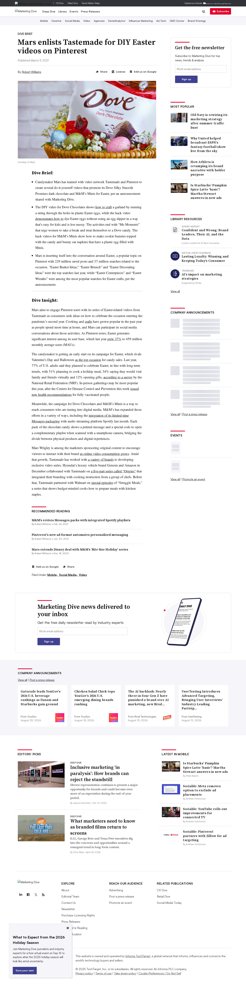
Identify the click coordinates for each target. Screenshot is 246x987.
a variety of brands (101, 459)
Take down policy (125, 973)
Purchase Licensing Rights (78, 915)
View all (175, 291)
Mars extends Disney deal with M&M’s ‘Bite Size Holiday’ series (80, 549)
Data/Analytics (116, 20)
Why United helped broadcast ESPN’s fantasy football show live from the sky (208, 144)
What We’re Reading (74, 928)
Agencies (99, 20)
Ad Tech (161, 20)
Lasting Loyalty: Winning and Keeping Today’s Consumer (205, 258)
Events (74, 11)
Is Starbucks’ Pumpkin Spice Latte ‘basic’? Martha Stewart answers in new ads (209, 191)
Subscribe (223, 11)
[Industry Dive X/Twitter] (35, 895)
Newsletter (68, 909)
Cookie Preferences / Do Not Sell (159, 973)
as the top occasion (88, 359)
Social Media (72, 20)
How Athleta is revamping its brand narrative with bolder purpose (208, 168)
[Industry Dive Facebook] (28, 895)
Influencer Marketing (141, 20)
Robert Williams (31, 72)
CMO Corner (177, 20)
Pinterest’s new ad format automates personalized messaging (80, 534)
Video (86, 20)
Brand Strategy (197, 20)
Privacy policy (84, 973)
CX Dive (59, 3)
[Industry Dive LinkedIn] (20, 895)
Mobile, (52, 575)
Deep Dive (49, 11)
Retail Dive (73, 3)
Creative (56, 20)
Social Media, (68, 575)
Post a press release (194, 414)
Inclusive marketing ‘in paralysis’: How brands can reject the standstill (99, 773)
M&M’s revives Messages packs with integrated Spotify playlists (81, 520)
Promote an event (193, 479)
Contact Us (68, 903)
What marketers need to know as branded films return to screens (102, 827)
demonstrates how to (49, 218)
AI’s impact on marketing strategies (202, 276)
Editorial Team (70, 896)
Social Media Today (91, 3)
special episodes (102, 482)
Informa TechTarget (137, 956)
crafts (88, 321)
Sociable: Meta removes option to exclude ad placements (202, 790)
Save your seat (25, 970)
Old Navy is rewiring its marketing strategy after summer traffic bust (209, 121)
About (65, 890)
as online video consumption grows (104, 453)
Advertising (116, 890)
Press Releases (90, 11)
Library (62, 11)
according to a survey (118, 377)
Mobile (44, 20)
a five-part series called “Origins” (113, 471)
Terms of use (103, 973)
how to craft (103, 207)
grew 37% (114, 339)
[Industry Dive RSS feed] (43, 895)
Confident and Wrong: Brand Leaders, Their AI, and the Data (205, 234)
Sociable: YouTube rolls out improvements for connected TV (205, 813)
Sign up (186, 79)
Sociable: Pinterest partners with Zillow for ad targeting (205, 835)
